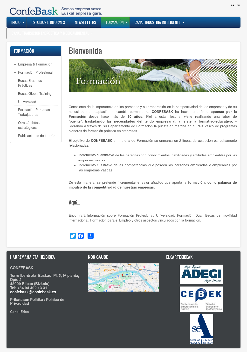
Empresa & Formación (35, 64)
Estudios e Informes (48, 22)
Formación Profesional (35, 72)
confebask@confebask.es (33, 291)
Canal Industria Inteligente (157, 22)
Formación (115, 22)
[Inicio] (55, 8)
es (232, 5)
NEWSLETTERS (85, 22)
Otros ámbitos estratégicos (29, 125)
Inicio (16, 22)
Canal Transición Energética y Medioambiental (50, 33)
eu (238, 5)
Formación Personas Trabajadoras (34, 112)
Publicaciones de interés (36, 135)
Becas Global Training (35, 93)
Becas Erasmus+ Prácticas (31, 83)
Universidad (27, 101)
